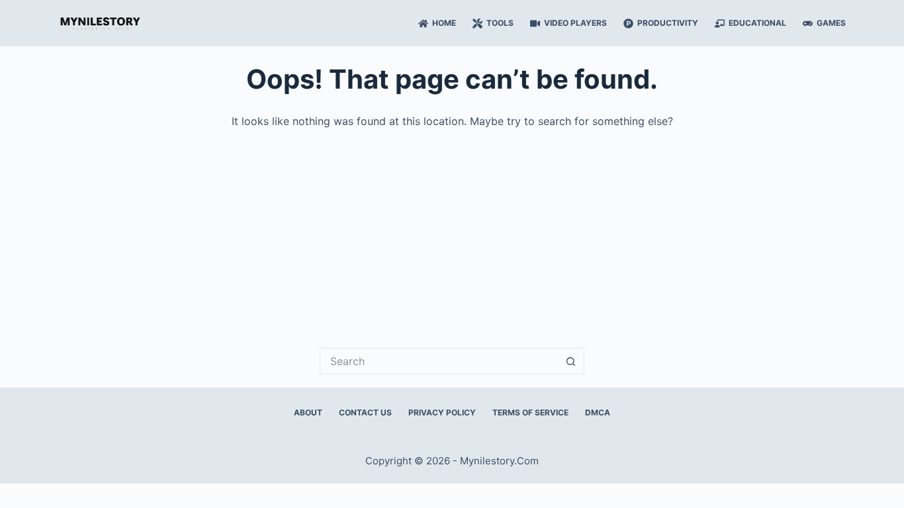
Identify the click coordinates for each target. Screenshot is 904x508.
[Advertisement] (452, 228)
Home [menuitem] (444, 23)
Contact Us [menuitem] (365, 412)
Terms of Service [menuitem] (530, 412)
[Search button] (571, 361)
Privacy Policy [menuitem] (442, 412)
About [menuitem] (308, 412)
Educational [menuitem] (757, 23)
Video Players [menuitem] (575, 23)
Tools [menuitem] (500, 23)
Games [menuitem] (831, 23)
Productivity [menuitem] (667, 23)
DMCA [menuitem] (597, 412)
